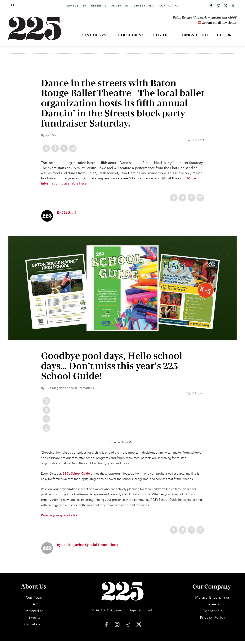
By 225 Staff (66, 212)
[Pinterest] (64, 148)
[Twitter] (225, 6)
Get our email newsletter (219, 22)
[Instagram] (218, 6)
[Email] (73, 148)
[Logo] (36, 28)
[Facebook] (211, 6)
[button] (31, 5)
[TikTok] (127, 624)
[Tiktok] (233, 6)
